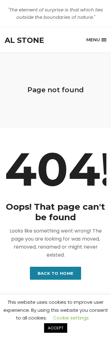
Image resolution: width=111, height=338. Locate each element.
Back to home (56, 273)
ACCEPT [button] (56, 328)
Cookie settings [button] (71, 318)
